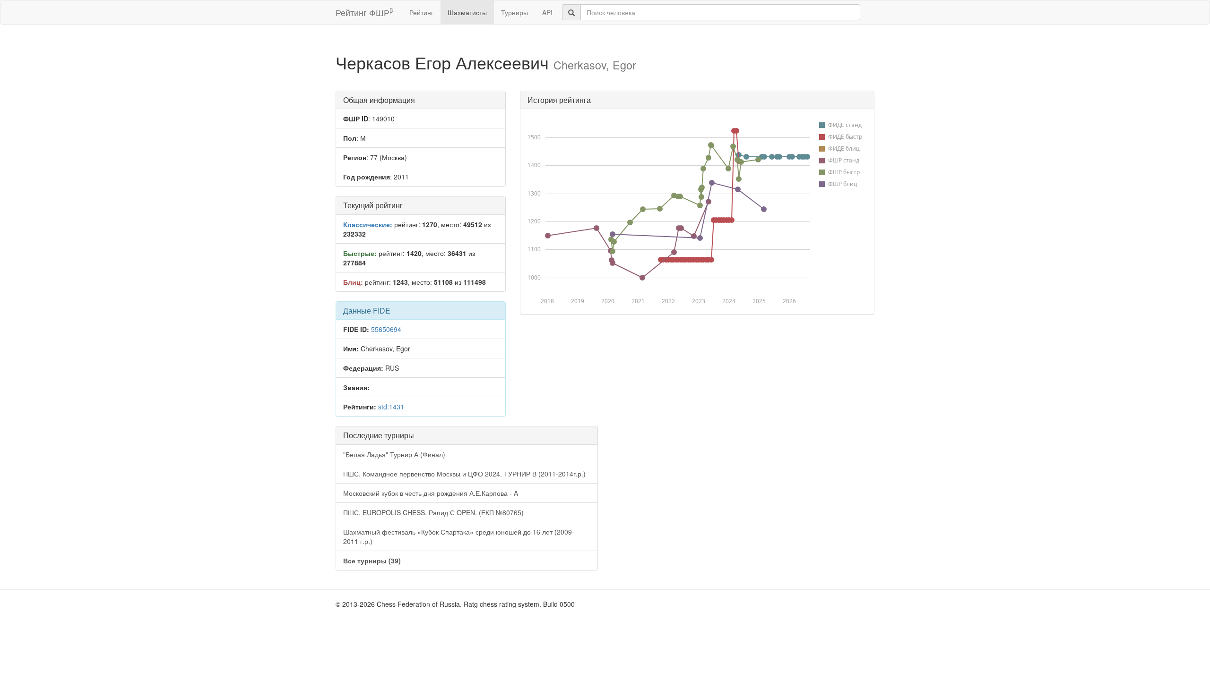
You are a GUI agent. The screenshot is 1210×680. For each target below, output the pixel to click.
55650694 (386, 329)
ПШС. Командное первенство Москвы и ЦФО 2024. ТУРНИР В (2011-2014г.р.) (464, 473)
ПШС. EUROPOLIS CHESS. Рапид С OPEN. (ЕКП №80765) (433, 512)
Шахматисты (467, 12)
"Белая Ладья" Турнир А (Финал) (394, 454)
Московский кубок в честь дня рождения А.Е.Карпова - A (430, 493)
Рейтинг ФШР (364, 12)
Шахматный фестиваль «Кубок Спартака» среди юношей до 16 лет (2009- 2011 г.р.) (458, 536)
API (547, 12)
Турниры (514, 12)
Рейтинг (421, 12)
